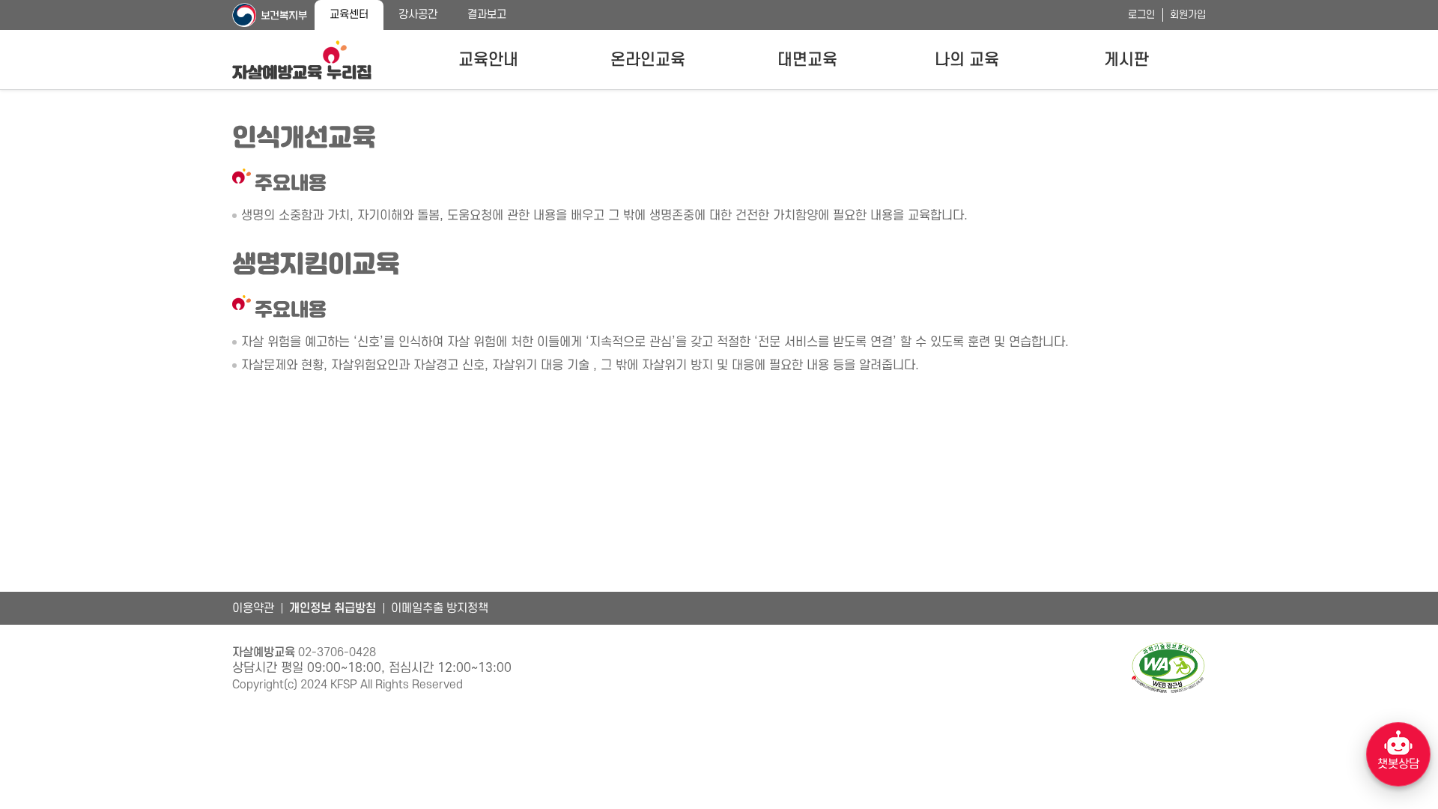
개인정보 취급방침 (332, 608)
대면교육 (807, 60)
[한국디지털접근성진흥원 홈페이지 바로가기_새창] (1168, 667)
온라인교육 (647, 60)
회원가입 (1188, 14)
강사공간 (417, 14)
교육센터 (349, 14)
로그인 (1141, 14)
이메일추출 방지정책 (439, 608)
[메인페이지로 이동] (301, 59)
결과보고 (486, 14)
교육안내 (488, 60)
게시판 (1126, 60)
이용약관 (253, 608)
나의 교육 (967, 60)
